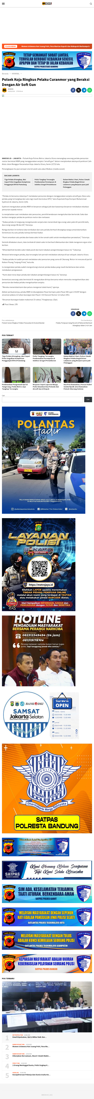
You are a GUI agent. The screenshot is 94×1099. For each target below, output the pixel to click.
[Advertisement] (47, 25)
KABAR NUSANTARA (18, 1044)
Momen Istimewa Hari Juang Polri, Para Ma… (30, 1046)
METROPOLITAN (17, 1035)
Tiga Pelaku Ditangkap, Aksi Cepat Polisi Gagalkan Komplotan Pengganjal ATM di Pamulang (17, 182)
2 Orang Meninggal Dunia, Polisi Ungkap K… (30, 1065)
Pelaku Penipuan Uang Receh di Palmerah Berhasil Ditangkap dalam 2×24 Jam (74, 323)
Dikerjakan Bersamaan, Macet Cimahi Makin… (31, 1056)
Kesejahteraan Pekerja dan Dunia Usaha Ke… (31, 1075)
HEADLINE (15, 1072)
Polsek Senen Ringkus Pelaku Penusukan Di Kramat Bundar (23, 321)
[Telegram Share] (84, 90)
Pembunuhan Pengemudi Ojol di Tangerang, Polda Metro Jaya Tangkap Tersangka (15, 386)
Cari (3, 395)
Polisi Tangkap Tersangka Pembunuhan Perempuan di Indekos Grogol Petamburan (45, 182)
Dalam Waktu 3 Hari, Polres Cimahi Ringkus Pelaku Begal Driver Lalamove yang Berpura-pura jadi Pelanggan (77, 359)
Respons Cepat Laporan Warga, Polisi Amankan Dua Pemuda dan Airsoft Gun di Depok (46, 386)
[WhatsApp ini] (89, 90)
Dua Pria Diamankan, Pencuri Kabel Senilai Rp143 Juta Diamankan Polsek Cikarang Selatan (78, 386)
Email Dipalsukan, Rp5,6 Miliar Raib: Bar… (29, 1037)
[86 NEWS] (47, 3)
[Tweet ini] (78, 90)
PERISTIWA (16, 1063)
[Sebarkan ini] (73, 90)
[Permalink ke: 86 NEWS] (4, 90)
